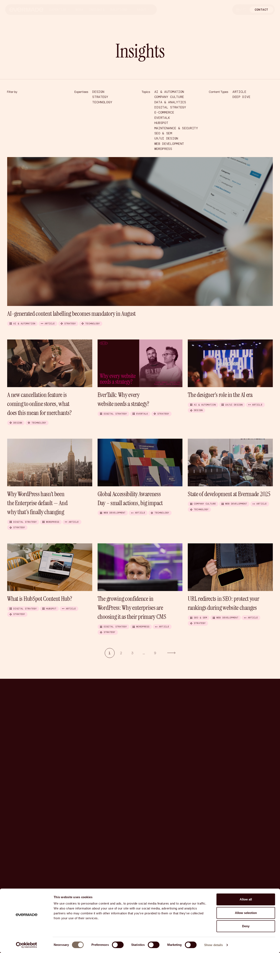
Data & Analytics (170, 102)
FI (244, 9)
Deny (245, 926)
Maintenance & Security (176, 128)
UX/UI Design (166, 138)
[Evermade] (26, 9)
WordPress (163, 149)
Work (79, 9)
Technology (102, 102)
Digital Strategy (170, 107)
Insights (97, 9)
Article (239, 92)
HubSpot (161, 123)
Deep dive (241, 97)
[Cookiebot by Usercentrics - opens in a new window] (26, 945)
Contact (261, 9)
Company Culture (169, 97)
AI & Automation (169, 92)
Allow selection (246, 913)
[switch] (118, 945)
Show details (213, 945)
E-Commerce (164, 112)
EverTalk (162, 118)
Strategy (100, 97)
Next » (171, 653)
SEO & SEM (163, 133)
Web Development (169, 144)
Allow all (246, 899)
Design (98, 92)
